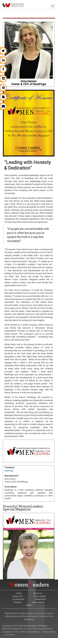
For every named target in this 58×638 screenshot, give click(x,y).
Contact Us (17, 596)
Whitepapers (38, 602)
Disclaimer (10, 635)
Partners (17, 602)
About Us (37, 593)
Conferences (18, 599)
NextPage (9, 471)
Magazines (40, 599)
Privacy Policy (49, 632)
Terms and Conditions (29, 632)
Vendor (29, 605)
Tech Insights (40, 596)
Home (19, 593)
